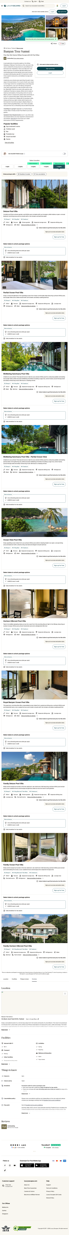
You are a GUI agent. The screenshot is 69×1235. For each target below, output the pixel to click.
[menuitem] (5, 979)
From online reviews (19, 58)
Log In (52, 11)
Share (55, 43)
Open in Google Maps (31, 1019)
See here (13, 118)
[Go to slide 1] (33, 1151)
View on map (20, 48)
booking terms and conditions (52, 1100)
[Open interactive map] (34, 1002)
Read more (4, 1030)
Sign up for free (50, 68)
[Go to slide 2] (35, 1151)
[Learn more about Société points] (24, 153)
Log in (64, 6)
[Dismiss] (55, 39)
